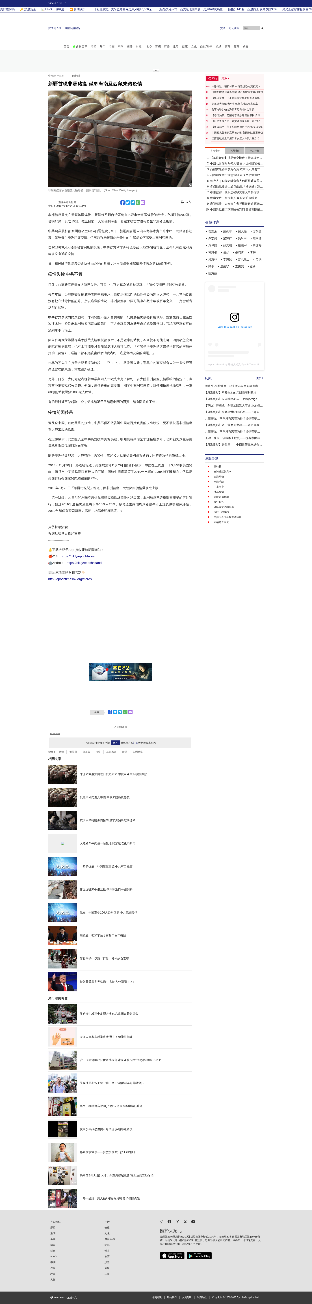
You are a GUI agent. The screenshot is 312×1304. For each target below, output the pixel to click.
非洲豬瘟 (138, 751)
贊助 (222, 28)
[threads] (177, 1221)
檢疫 (98, 751)
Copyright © (218, 1297)
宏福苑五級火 (221, 522)
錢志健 (212, 238)
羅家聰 (257, 238)
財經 (139, 46)
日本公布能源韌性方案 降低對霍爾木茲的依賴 (237, 92)
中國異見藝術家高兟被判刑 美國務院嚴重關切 (237, 132)
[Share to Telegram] (133, 202)
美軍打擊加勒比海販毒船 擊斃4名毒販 (233, 109)
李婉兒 (227, 259)
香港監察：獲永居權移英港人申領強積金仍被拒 (236, 193)
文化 (194, 46)
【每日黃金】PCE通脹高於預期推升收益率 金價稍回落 (237, 98)
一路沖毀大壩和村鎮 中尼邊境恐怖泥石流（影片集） (237, 86)
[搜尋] (262, 28)
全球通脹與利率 (222, 471)
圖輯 (107, 1268)
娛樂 (245, 46)
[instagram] (161, 1221)
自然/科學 (206, 46)
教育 (236, 46)
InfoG (148, 46)
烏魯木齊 (111, 751)
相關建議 (157, 1297)
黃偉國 (212, 245)
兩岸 (121, 46)
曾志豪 (212, 231)
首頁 (66, 46)
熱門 (102, 46)
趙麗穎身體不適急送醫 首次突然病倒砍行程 (236, 175)
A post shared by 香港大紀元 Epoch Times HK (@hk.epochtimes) (245, 364)
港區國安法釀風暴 (224, 507)
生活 (176, 46)
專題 (52, 1268)
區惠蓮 (212, 273)
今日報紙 (55, 1221)
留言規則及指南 (55, 733)
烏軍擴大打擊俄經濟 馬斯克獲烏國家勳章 (235, 103)
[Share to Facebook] (122, 202)
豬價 (61, 751)
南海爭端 (219, 481)
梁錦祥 (227, 238)
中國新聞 (75, 75)
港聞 (111, 46)
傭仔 (226, 252)
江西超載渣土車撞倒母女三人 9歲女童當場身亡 (237, 138)
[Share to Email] (143, 202)
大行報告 (219, 501)
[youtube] (193, 1221)
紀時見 (217, 466)
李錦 (253, 252)
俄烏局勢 (219, 491)
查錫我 (239, 266)
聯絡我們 (172, 1297)
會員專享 (81, 46)
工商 (107, 1273)
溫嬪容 (224, 266)
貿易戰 (86, 751)
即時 (93, 46)
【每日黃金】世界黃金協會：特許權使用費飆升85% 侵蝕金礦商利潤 (236, 158)
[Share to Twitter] (127, 202)
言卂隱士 (244, 259)
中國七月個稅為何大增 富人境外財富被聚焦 (236, 164)
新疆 (124, 751)
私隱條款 (202, 1297)
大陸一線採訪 (221, 512)
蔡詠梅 (257, 245)
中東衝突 (219, 486)
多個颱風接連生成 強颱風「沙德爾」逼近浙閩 (236, 187)
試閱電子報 (54, 28)
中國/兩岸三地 (56, 75)
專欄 (158, 46)
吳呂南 (242, 238)
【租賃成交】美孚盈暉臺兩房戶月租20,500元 (237, 126)
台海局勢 (219, 476)
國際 (130, 46)
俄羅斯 (73, 751)
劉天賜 (242, 231)
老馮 (258, 259)
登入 (115, 742)
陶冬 (211, 266)
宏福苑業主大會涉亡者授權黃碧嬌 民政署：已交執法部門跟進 (235, 204)
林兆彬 (212, 252)
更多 (253, 266)
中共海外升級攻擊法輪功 (228, 517)
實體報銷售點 (72, 28)
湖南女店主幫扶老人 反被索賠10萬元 (233, 197)
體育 (227, 46)
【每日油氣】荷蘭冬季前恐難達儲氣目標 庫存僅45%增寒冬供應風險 (237, 115)
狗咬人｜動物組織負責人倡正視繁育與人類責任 (236, 181)
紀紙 (218, 46)
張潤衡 (239, 252)
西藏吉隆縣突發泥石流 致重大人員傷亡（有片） (235, 169)
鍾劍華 (227, 231)
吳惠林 (212, 259)
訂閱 (135, 742)
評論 (167, 46)
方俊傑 (257, 231)
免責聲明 (187, 1297)
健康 (185, 46)
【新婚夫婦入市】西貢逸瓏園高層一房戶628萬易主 (236, 121)
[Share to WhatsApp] (138, 202)
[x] (185, 1221)
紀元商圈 (234, 28)
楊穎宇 (242, 245)
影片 (52, 1227)
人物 (52, 1279)
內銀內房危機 (221, 496)
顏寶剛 (227, 245)
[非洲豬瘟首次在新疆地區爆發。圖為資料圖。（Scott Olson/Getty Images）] (120, 139)
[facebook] (169, 1221)
